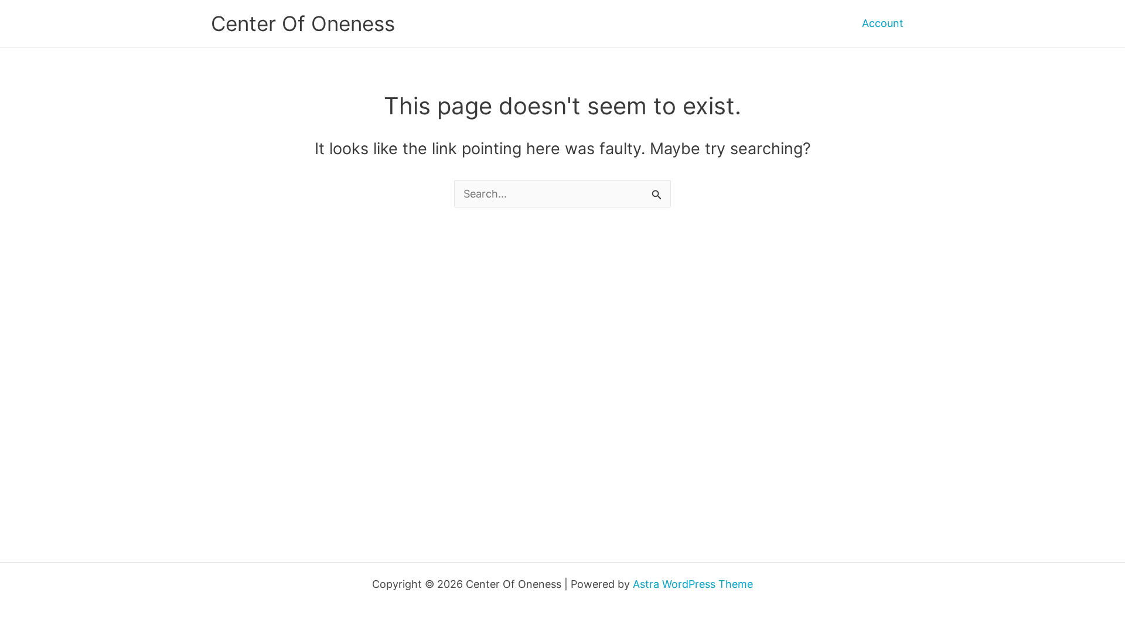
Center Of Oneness (303, 23)
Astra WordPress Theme (693, 584)
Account (883, 23)
